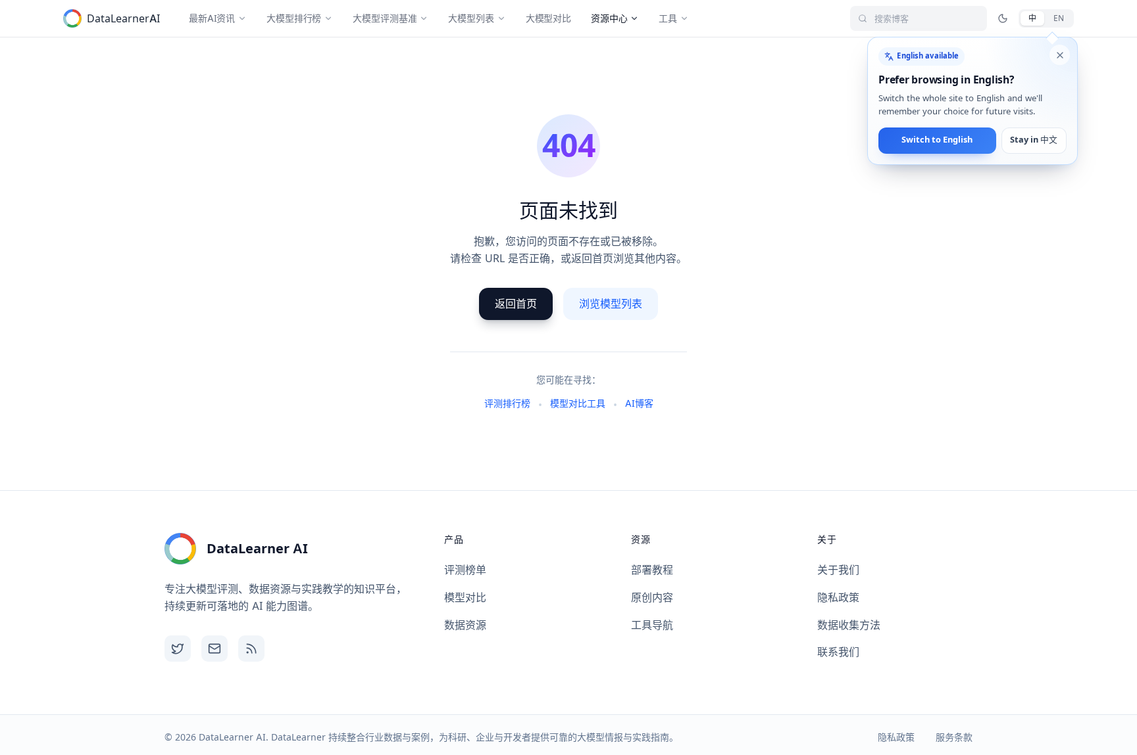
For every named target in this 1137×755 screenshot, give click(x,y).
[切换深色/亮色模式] (1002, 18)
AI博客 (639, 403)
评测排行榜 (507, 403)
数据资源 (465, 624)
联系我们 (838, 651)
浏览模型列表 (610, 303)
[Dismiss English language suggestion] (1059, 55)
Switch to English (937, 140)
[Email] (214, 648)
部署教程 (652, 569)
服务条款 (954, 737)
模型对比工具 (577, 403)
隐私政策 (838, 597)
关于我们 (838, 569)
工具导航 (652, 624)
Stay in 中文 (1033, 140)
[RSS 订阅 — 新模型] (251, 648)
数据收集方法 (848, 624)
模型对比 (465, 597)
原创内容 (652, 597)
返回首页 (516, 303)
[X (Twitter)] (177, 648)
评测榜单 (465, 569)
